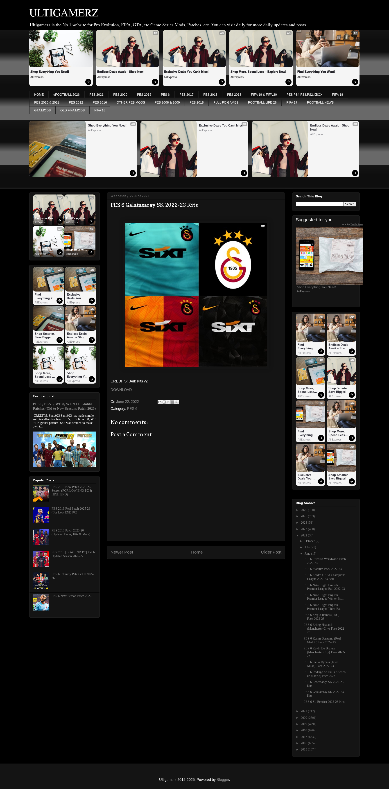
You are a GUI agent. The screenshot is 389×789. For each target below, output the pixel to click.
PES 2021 (96, 94)
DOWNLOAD (121, 390)
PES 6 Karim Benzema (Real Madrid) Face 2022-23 (322, 640)
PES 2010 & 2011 (46, 102)
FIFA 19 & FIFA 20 (264, 94)
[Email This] (160, 402)
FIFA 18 (337, 94)
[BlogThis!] (164, 402)
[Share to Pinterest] (177, 402)
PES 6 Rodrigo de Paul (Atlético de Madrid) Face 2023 (325, 674)
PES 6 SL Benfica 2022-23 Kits (324, 701)
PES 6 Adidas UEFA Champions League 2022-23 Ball (324, 577)
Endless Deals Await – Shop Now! (120, 71)
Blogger (223, 780)
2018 (304, 730)
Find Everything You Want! (316, 71)
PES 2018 (210, 94)
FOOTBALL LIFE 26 (262, 102)
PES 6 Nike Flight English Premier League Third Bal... (323, 606)
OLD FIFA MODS (72, 110)
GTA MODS (42, 110)
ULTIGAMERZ (63, 12)
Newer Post (122, 552)
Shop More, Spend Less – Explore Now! (258, 71)
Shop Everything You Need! (49, 71)
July (308, 547)
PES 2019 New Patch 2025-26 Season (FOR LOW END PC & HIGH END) (72, 490)
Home (197, 552)
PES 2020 (120, 94)
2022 (304, 535)
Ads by (352, 224)
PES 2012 (76, 102)
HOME (39, 94)
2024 (304, 522)
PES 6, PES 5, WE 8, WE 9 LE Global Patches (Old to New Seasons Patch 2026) (64, 406)
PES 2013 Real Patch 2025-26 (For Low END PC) (71, 510)
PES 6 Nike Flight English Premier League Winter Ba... (324, 597)
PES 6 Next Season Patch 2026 (71, 596)
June (308, 553)
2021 (304, 711)
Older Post (271, 552)
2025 (304, 516)
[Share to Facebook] (172, 402)
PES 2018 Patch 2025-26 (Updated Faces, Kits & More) (71, 532)
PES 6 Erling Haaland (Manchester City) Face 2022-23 (324, 628)
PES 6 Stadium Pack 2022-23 (323, 569)
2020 (304, 717)
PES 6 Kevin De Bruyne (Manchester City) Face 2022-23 (324, 652)
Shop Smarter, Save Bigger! (75, 250)
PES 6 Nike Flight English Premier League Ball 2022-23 (324, 587)
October (310, 541)
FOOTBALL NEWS (320, 102)
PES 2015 (197, 102)
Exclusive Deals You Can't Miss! (186, 71)
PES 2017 (186, 94)
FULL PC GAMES (225, 102)
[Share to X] (168, 402)
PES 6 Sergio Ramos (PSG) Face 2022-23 (321, 616)
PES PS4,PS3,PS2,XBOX (304, 94)
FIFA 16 (99, 110)
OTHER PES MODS (131, 102)
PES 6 (165, 94)
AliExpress (36, 77)
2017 (304, 737)
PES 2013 (234, 94)
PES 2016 (100, 102)
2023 (304, 529)
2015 (304, 749)
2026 (304, 510)
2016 (304, 743)
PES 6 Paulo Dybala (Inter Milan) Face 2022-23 (321, 664)
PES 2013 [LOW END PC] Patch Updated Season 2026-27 (73, 554)
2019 (304, 724)
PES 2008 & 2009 (167, 102)
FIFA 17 (291, 102)
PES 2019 (144, 94)
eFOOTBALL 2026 (66, 94)
